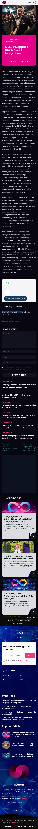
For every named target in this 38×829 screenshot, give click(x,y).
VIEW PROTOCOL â (19, 623)
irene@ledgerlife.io (17, 802)
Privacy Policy (23, 660)
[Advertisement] (19, 474)
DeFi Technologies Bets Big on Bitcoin (9, 449)
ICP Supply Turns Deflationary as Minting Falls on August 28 (19, 406)
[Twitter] (17, 637)
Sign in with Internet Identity (17, 298)
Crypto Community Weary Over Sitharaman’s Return (29, 448)
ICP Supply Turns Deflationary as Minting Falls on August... (18, 596)
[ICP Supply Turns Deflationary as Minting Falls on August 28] (19, 585)
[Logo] (9, 2)
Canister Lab (7, 382)
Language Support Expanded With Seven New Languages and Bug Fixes (19, 386)
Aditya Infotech (15, 822)
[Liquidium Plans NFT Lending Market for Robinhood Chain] (19, 547)
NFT (4, 392)
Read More (24, 798)
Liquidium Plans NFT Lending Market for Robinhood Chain (18, 557)
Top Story (9, 42)
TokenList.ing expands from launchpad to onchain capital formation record (18, 437)
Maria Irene (13, 61)
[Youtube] (21, 637)
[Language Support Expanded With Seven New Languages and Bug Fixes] (19, 507)
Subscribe (30, 656)
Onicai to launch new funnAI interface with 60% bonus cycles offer (17, 426)
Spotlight (6, 402)
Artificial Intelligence (14, 39)
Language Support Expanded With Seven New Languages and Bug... (18, 519)
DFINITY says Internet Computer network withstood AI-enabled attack (19, 416)
